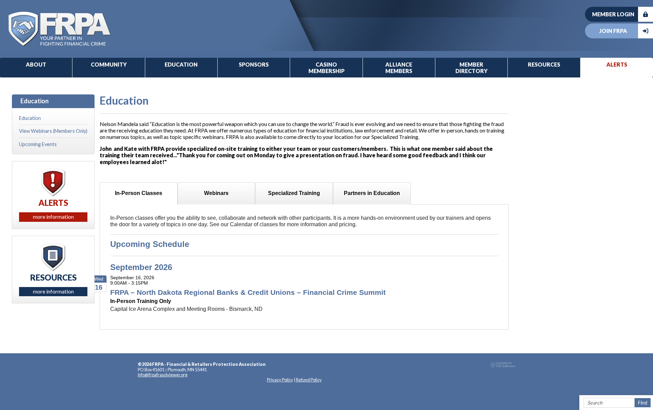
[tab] (139, 193)
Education (181, 64)
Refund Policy (309, 379)
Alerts (616, 64)
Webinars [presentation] (216, 193)
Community (109, 64)
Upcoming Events (38, 144)
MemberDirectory (471, 67)
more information (53, 216)
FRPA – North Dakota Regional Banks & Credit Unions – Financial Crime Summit (248, 292)
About (36, 64)
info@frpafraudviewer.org (162, 374)
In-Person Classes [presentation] (138, 193)
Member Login (613, 14)
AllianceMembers (398, 67)
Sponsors (254, 64)
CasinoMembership (326, 67)
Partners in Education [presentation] (372, 193)
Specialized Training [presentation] (294, 193)
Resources (544, 64)
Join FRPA (613, 31)
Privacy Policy (280, 379)
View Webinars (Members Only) (53, 131)
